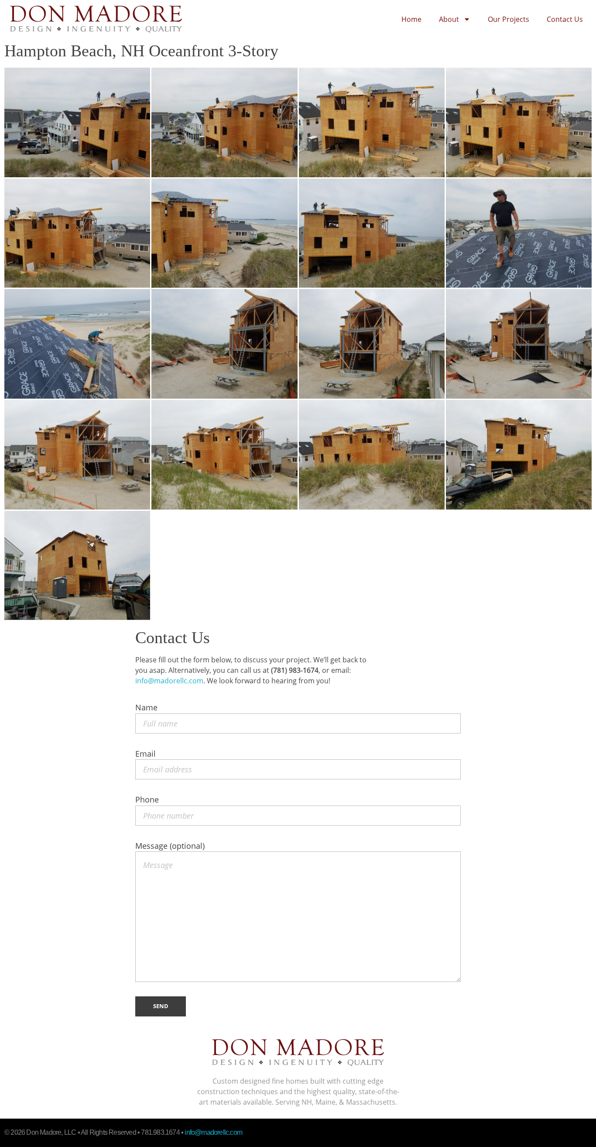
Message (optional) (170, 845)
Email (145, 753)
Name (146, 707)
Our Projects (508, 19)
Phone (147, 799)
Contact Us (565, 19)
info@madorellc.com (169, 680)
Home (411, 19)
